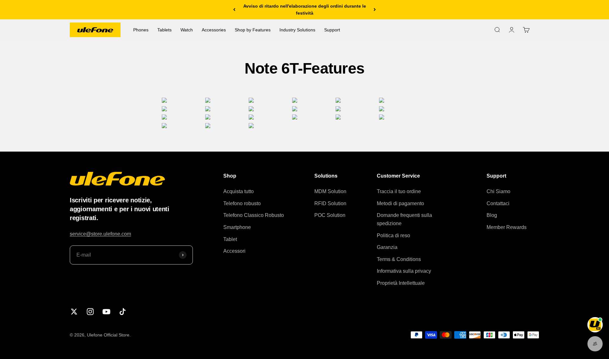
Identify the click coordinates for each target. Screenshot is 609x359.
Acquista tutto (238, 191)
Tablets (164, 29)
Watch (186, 29)
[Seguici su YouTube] (106, 311)
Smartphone (237, 227)
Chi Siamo (498, 191)
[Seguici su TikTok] (122, 311)
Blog (492, 215)
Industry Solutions (297, 29)
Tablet (230, 239)
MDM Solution (330, 191)
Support (332, 29)
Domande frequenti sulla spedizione (404, 219)
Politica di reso (393, 235)
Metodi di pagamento (400, 203)
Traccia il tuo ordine (399, 191)
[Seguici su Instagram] (90, 311)
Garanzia (387, 247)
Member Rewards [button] (507, 227)
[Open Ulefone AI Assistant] (595, 324)
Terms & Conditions (399, 259)
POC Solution (329, 215)
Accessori (234, 251)
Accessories (214, 29)
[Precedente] (234, 10)
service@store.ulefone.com (100, 234)
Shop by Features (253, 29)
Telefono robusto (242, 203)
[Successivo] (375, 10)
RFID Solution (330, 203)
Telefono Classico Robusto (253, 215)
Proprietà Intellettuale (401, 283)
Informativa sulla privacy (404, 271)
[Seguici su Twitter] (74, 311)
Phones (140, 29)
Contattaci (498, 203)
